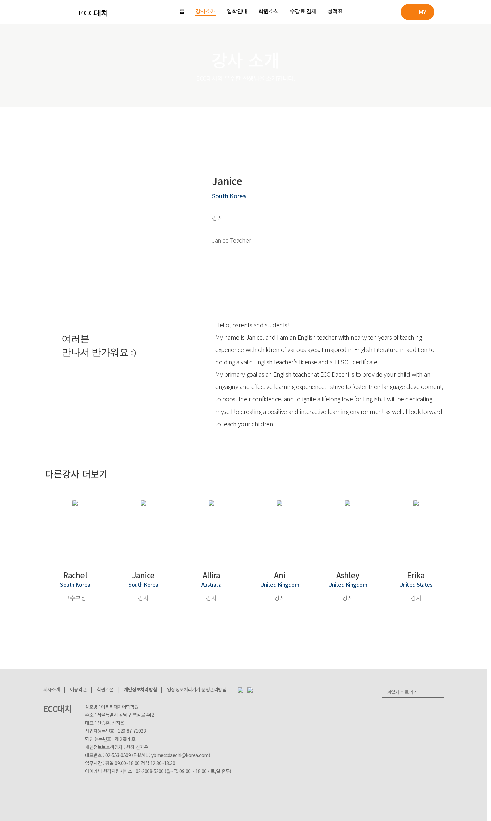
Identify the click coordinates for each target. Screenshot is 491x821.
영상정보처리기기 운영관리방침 (197, 689)
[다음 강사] (441, 472)
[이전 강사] (423, 472)
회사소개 (51, 689)
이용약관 (78, 689)
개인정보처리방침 (140, 689)
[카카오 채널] (250, 689)
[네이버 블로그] (240, 689)
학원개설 (105, 689)
